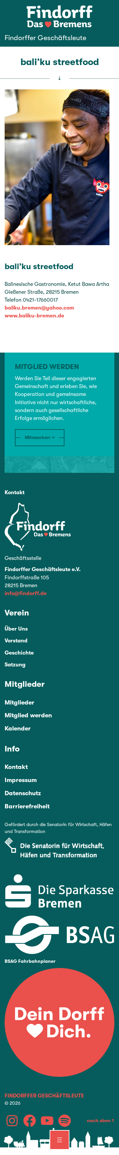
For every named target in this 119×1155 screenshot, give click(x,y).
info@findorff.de (26, 593)
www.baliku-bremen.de (34, 316)
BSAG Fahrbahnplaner (30, 961)
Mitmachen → (40, 437)
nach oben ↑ (100, 1120)
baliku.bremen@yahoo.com (39, 308)
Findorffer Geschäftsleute (45, 38)
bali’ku (18, 266)
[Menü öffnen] (59, 1140)
